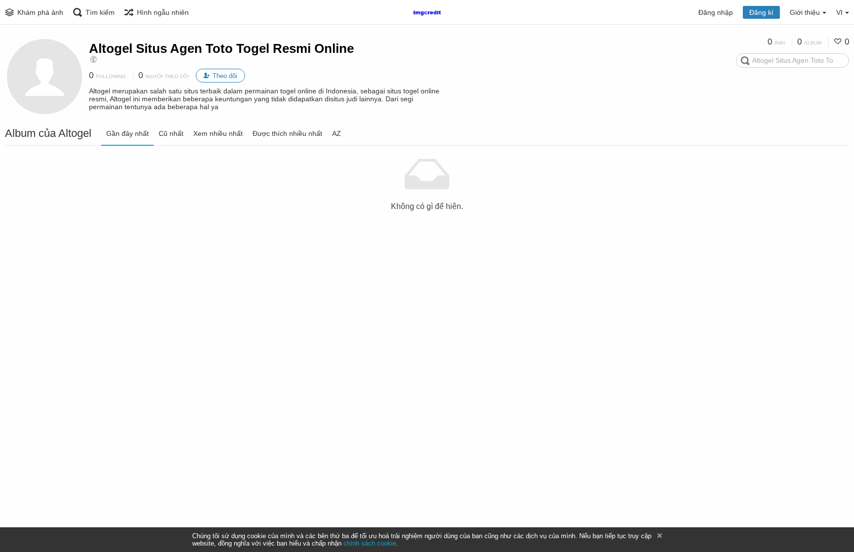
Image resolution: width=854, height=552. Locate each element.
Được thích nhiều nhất (287, 133)
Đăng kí (761, 12)
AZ (336, 133)
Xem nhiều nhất (218, 133)
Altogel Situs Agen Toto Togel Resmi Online (221, 48)
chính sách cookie (369, 543)
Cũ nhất (171, 133)
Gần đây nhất (127, 133)
